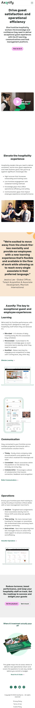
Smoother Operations (8, 541)
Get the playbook (12, 604)
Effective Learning (7, 360)
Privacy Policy (17, 701)
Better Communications (9, 480)
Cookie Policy (17, 707)
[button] (17, 101)
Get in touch (25, 604)
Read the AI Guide (17, 674)
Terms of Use (17, 704)
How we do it (17, 49)
